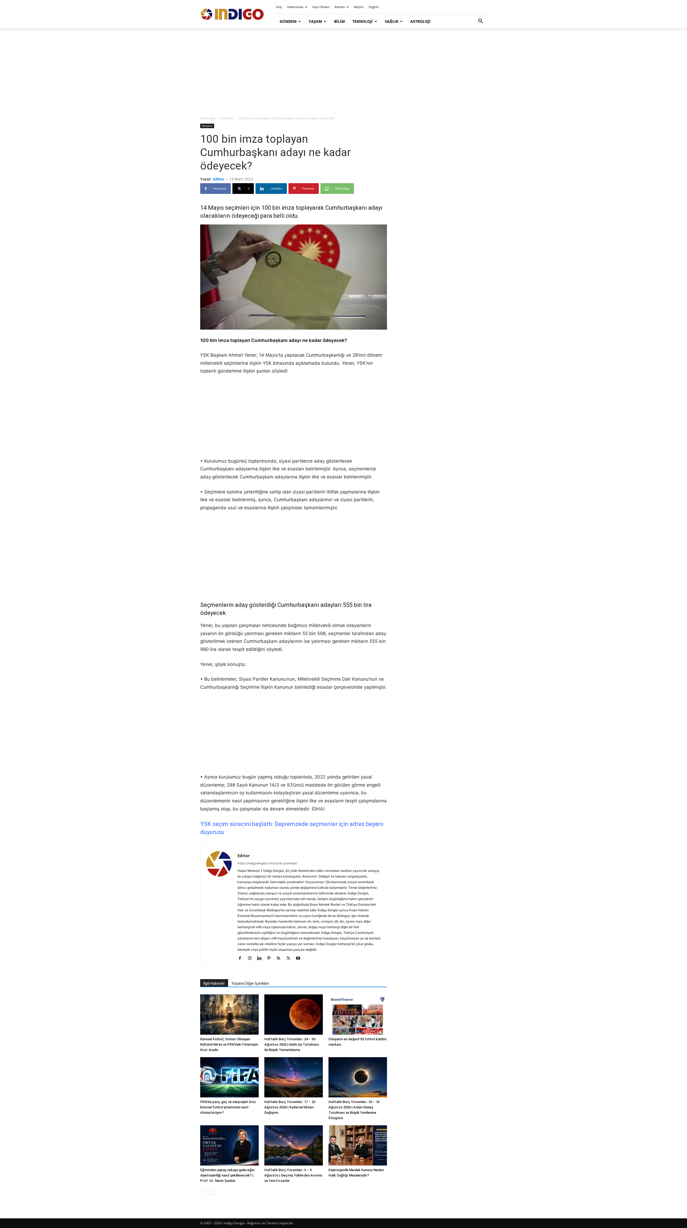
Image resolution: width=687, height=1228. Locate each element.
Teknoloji (362, 21)
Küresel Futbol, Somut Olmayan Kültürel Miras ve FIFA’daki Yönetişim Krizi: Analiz (229, 1044)
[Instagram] (251, 958)
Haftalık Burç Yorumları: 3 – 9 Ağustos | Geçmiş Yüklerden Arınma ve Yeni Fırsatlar (293, 1175)
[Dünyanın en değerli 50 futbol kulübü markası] (357, 1014)
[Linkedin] (261, 958)
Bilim (339, 21)
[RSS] (280, 958)
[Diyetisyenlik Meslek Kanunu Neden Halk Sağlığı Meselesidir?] (357, 1145)
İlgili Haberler (214, 983)
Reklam (340, 7)
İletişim (359, 7)
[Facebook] (241, 958)
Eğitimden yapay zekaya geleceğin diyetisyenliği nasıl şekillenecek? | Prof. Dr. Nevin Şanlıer (227, 1175)
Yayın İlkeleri (321, 7)
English (374, 7)
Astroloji (420, 21)
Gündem (288, 21)
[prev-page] (203, 1191)
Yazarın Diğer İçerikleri (250, 983)
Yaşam (315, 21)
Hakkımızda (295, 7)
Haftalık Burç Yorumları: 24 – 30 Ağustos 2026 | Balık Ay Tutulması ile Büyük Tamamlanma (291, 1044)
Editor (218, 179)
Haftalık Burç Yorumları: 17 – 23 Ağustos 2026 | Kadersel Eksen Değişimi (289, 1107)
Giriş (279, 7)
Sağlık (391, 21)
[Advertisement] (343, 72)
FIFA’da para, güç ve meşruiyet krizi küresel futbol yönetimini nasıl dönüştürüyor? (228, 1107)
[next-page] (212, 1191)
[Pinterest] (270, 958)
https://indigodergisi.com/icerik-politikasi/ (267, 863)
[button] (480, 21)
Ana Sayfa (207, 118)
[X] (290, 958)
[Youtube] (299, 958)
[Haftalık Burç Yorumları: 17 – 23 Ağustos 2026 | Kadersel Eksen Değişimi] (293, 1077)
